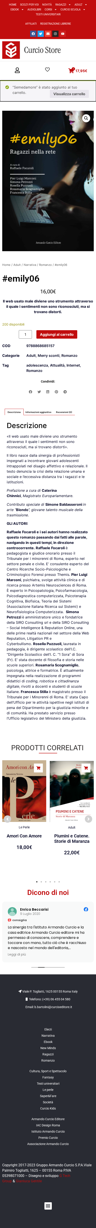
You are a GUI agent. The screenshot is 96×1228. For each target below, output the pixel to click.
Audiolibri (34, 9)
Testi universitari (48, 14)
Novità (47, 4)
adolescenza (37, 365)
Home (13, 4)
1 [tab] (37, 882)
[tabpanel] (24, 816)
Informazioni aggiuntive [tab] (38, 412)
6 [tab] (59, 882)
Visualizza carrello (69, 94)
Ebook (14, 9)
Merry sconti (48, 355)
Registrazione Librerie (55, 23)
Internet (73, 365)
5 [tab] (54, 882)
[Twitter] (41, 34)
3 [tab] (46, 882)
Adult (78, 4)
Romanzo (45, 265)
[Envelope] (48, 34)
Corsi (48, 9)
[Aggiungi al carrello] (38, 768)
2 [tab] (41, 882)
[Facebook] (33, 34)
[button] (17, 70)
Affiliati (31, 23)
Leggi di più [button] (23, 954)
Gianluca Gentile (29, 1181)
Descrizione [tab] (14, 412)
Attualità (57, 365)
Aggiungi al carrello (57, 334)
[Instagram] (55, 34)
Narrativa (30, 265)
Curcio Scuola (71, 9)
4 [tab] (50, 882)
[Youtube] (63, 34)
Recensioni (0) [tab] (64, 412)
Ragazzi (60, 4)
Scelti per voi (29, 4)
